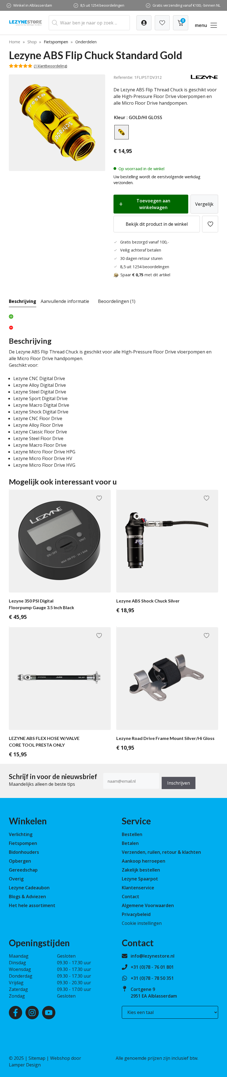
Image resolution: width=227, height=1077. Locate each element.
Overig (16, 879)
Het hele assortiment (32, 905)
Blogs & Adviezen (27, 896)
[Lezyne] (204, 78)
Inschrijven (178, 783)
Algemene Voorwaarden (148, 905)
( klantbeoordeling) (50, 65)
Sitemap (37, 1058)
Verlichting (20, 834)
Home (14, 41)
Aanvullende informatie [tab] (65, 301)
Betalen (130, 843)
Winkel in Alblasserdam (32, 5)
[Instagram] (32, 1012)
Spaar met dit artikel (145, 274)
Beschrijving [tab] (22, 301)
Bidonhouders (24, 852)
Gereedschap (23, 870)
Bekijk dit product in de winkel (157, 224)
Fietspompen (56, 41)
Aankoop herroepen (143, 861)
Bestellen (132, 834)
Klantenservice (138, 888)
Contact (130, 896)
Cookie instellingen (142, 923)
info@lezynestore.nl (152, 956)
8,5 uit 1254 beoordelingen (102, 5)
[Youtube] (48, 1012)
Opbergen (20, 861)
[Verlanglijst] (143, 22)
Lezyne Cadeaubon (29, 888)
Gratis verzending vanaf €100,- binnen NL (186, 5)
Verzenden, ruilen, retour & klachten (161, 852)
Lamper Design (25, 1065)
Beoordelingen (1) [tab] (116, 301)
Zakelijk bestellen (141, 870)
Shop (32, 41)
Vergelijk (204, 204)
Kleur (119, 117)
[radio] (121, 132)
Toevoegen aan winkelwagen (153, 204)
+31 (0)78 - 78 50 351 (152, 978)
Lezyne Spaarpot (140, 879)
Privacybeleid (136, 914)
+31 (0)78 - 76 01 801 (152, 967)
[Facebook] (15, 1012)
